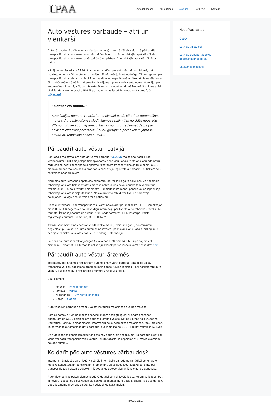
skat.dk (71, 298)
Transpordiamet (78, 286)
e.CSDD (117, 156)
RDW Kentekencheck (86, 294)
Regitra (72, 290)
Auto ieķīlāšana (144, 8)
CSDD (183, 38)
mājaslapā (54, 94)
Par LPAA (200, 8)
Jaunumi (184, 8)
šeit (155, 245)
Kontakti (215, 8)
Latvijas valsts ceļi (190, 46)
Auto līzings (166, 8)
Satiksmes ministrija (192, 66)
